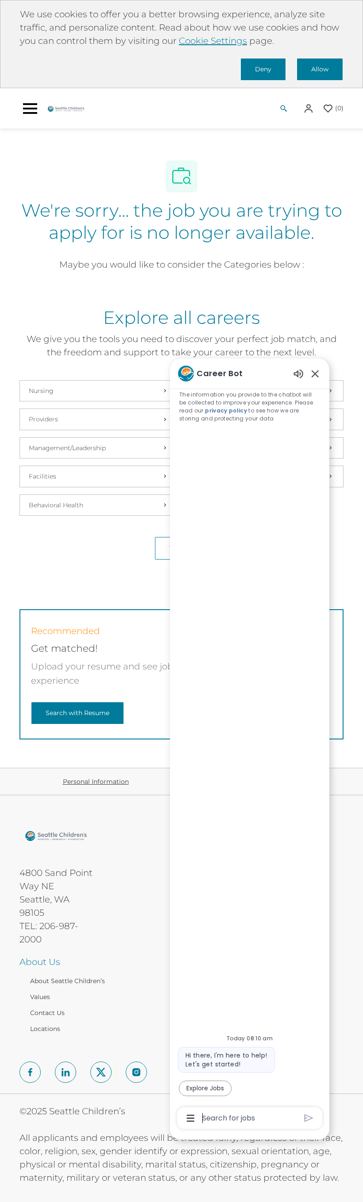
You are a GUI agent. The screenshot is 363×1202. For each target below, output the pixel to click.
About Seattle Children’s (67, 981)
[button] (309, 108)
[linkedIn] (65, 1072)
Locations (45, 1029)
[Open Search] (283, 108)
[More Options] (190, 1118)
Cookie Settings (213, 40)
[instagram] (136, 1072)
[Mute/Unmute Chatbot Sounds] (298, 373)
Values (40, 997)
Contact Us (47, 1013)
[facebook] (30, 1072)
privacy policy (226, 410)
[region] (249, 745)
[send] (308, 1118)
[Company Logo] (66, 108)
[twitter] (101, 1072)
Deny (263, 69)
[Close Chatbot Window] (315, 373)
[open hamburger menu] (30, 108)
